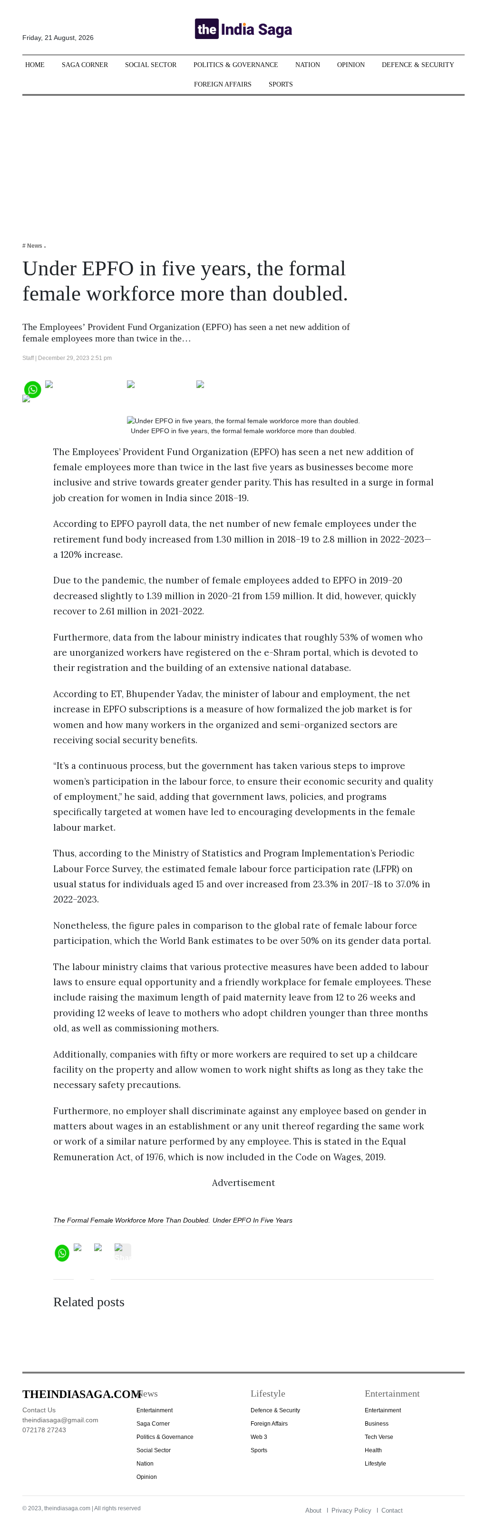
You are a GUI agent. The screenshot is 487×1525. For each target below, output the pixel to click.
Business (377, 1423)
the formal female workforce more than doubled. (131, 1220)
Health (373, 1450)
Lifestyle (375, 1463)
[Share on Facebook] (84, 388)
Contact (392, 1510)
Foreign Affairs (223, 84)
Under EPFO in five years (252, 1220)
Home (35, 64)
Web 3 (259, 1437)
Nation (307, 64)
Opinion (351, 64)
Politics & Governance (236, 64)
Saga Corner (85, 64)
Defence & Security (418, 64)
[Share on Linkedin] (59, 402)
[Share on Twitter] (160, 388)
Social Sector (150, 64)
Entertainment (154, 1410)
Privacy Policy (351, 1510)
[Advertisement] (243, 162)
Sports (281, 84)
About (313, 1510)
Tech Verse (379, 1437)
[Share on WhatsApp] (32, 388)
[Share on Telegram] (234, 388)
